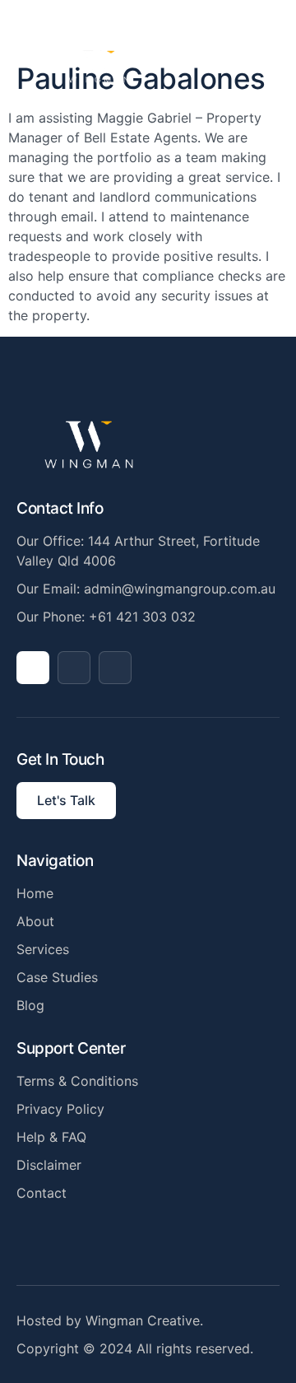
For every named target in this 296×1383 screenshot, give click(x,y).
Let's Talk (66, 800)
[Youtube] (74, 667)
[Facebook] (32, 667)
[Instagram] (115, 667)
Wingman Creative (143, 1320)
